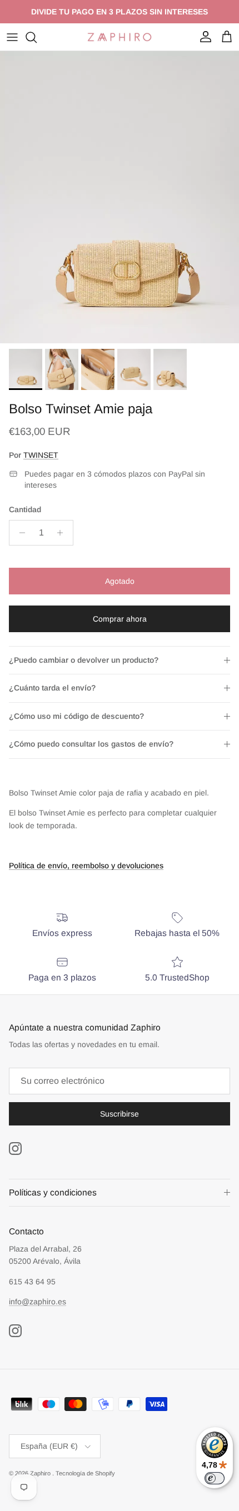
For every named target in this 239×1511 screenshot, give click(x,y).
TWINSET (40, 455)
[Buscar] (36, 37)
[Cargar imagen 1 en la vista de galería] (119, 197)
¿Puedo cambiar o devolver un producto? (83, 660)
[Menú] (12, 37)
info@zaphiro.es (37, 1301)
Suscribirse (119, 1113)
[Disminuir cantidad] (19, 533)
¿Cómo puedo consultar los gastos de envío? (91, 743)
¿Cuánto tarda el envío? (52, 687)
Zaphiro (41, 1473)
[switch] (215, 1478)
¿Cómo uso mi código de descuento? (76, 716)
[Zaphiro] (119, 37)
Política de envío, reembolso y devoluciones (86, 865)
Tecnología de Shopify (85, 1473)
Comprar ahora (120, 618)
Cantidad (25, 509)
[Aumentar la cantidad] (63, 533)
